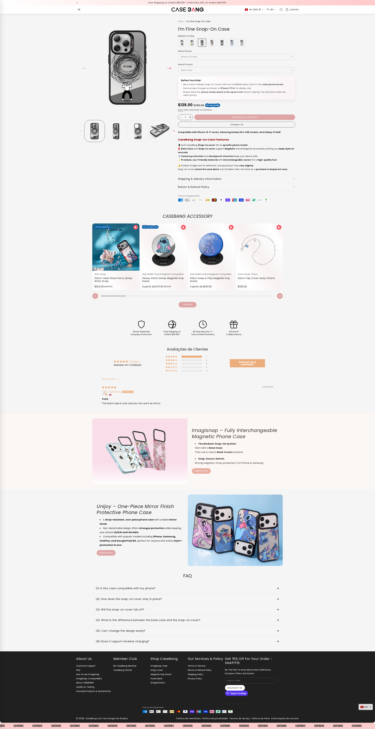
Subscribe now (208, 381)
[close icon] (227, 345)
